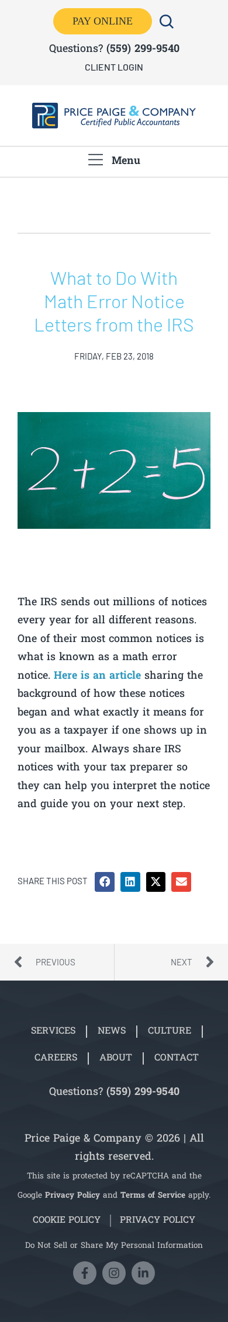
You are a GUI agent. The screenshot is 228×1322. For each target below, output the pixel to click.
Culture (169, 1031)
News (112, 1031)
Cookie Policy (67, 1220)
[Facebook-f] (84, 1273)
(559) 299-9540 (142, 49)
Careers (55, 1058)
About (115, 1058)
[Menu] (95, 159)
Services (53, 1031)
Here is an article (97, 676)
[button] (105, 882)
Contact (176, 1058)
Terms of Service (152, 1196)
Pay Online (102, 21)
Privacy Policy (72, 1196)
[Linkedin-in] (143, 1273)
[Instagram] (114, 1273)
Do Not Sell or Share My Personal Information (114, 1246)
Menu (126, 161)
